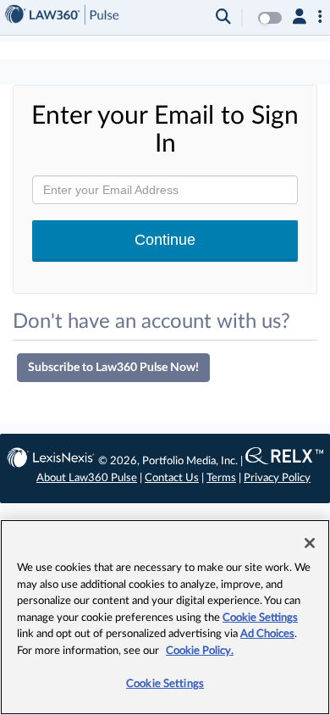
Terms (221, 478)
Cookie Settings (260, 618)
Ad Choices (267, 634)
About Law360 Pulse (86, 478)
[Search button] (223, 18)
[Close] (309, 543)
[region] (165, 617)
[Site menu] (320, 18)
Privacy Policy (277, 478)
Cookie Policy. (200, 651)
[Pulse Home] (61, 17)
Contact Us (172, 478)
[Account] (299, 18)
